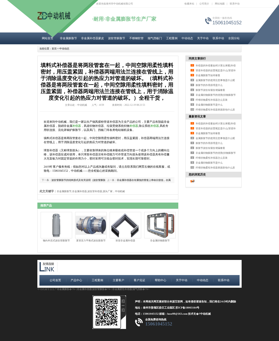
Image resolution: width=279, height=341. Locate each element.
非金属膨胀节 (68, 38)
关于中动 (203, 38)
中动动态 (187, 38)
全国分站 (234, 38)
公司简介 (204, 3)
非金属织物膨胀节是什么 (209, 104)
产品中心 (76, 280)
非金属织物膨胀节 (160, 240)
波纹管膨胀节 (116, 38)
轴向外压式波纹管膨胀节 (56, 240)
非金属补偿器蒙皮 (92, 38)
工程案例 (171, 38)
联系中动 (235, 3)
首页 (54, 48)
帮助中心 (160, 280)
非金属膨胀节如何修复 (208, 75)
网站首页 (47, 38)
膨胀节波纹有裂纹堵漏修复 (210, 90)
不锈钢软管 (136, 38)
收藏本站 (189, 3)
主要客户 (118, 280)
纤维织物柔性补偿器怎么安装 (212, 99)
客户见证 (139, 280)
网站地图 (220, 3)
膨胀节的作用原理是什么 (209, 85)
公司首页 (55, 280)
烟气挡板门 (155, 38)
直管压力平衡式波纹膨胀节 (91, 240)
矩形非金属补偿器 (125, 240)
